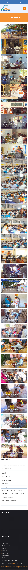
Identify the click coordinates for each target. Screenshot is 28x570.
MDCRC (13, 564)
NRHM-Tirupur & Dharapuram (9, 500)
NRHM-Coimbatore (6, 504)
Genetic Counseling (6, 480)
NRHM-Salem (5, 483)
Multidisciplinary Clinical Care (9, 560)
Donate (4, 548)
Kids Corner (5, 553)
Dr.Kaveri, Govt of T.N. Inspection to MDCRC (12, 490)
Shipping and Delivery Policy (14, 567)
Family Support (6, 546)
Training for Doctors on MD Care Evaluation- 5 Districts (13, 472)
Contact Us (5, 543)
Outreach (4, 550)
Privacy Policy (12, 566)
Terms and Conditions (4, 566)
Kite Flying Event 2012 (7, 487)
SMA (3, 541)
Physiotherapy (5, 555)
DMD (3, 558)
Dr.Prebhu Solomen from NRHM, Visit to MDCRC (13, 465)
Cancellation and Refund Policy (22, 566)
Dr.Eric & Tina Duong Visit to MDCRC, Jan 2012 (13, 493)
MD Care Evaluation (6, 476)
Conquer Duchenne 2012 (7, 497)
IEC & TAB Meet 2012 (7, 468)
